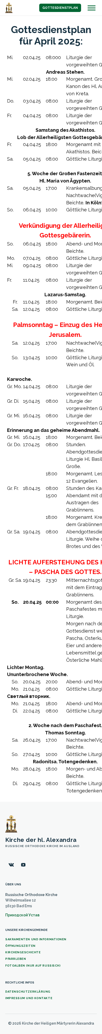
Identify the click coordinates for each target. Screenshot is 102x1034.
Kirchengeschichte (23, 952)
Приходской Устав (22, 915)
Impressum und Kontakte (28, 998)
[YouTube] (23, 865)
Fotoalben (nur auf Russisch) (32, 965)
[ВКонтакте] (11, 865)
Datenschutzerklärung (27, 991)
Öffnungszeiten (20, 946)
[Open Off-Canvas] (91, 8)
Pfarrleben (15, 959)
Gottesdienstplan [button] (60, 8)
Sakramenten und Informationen (35, 939)
